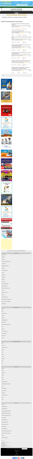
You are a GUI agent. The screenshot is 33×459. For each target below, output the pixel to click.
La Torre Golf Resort (4, 270)
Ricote (3, 397)
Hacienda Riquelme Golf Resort (6, 383)
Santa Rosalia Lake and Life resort (6, 299)
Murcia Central (16, 366)
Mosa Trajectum (4, 390)
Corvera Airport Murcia (4, 444)
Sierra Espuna (4, 335)
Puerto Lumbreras (4, 333)
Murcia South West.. (14, 42)
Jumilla (3, 356)
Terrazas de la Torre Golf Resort (6, 301)
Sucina (3, 399)
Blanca (3, 377)
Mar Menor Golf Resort (5, 283)
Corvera (3, 379)
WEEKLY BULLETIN (14, 7)
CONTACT (4, 7)
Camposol (18, 42)
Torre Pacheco (4, 303)
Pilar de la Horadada (4, 285)
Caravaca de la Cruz (4, 347)
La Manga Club (4, 263)
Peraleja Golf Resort (4, 428)
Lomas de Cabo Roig (4, 437)
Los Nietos (3, 279)
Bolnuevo (3, 315)
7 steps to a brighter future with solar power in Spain (21, 60)
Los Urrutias (3, 281)
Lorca (2, 326)
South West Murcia (16, 307)
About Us (17, 453)
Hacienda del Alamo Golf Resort (6, 324)
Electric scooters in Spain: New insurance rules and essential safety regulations (21, 45)
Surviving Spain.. (25, 35)
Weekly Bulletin (3, 446)
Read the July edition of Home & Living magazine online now (20, 24)
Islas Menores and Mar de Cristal (6, 261)
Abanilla (3, 368)
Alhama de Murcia (4, 313)
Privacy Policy (16, 451)
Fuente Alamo (4, 322)
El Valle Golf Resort (4, 381)
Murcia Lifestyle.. (25, 72)
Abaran (3, 370)
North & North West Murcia (16, 341)
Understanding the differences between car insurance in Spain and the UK (21, 53)
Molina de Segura (4, 388)
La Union (3, 272)
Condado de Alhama (4, 406)
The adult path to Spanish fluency (18, 30)
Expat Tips (13, 35)
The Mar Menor (16, 253)
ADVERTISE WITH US (8, 7)
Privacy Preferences (24, 448)
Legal (16, 452)
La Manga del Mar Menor (5, 265)
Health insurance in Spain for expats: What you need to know (21, 37)
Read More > (29, 55)
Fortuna (3, 354)
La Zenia (3, 435)
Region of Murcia (19, 35)
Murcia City (3, 392)
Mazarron (3, 328)
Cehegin (3, 349)
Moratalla (3, 358)
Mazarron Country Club (5, 424)
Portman (3, 290)
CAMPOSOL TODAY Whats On (5, 442)
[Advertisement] (6, 244)
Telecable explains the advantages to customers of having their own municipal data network (21, 68)
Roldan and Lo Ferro (4, 292)
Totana (3, 337)
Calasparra (3, 345)
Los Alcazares (4, 274)
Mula (2, 360)
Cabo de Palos (4, 254)
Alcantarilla (3, 372)
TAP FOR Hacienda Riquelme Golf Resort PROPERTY (17, 14)
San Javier (3, 294)
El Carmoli (3, 259)
